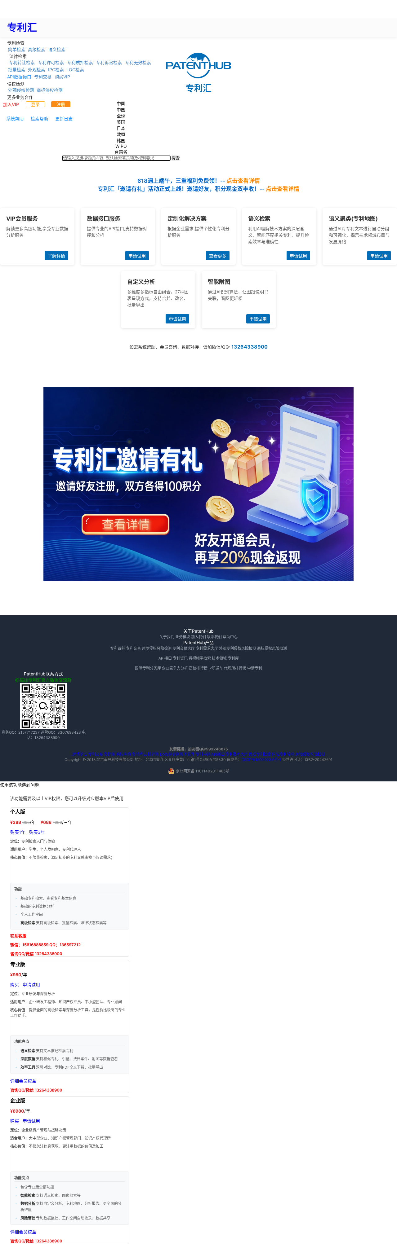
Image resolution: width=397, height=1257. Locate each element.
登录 (35, 104)
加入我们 (198, 637)
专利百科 (117, 648)
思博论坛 (79, 754)
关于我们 (166, 637)
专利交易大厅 (183, 648)
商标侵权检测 (50, 90)
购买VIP (62, 76)
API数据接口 (19, 76)
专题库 (109, 754)
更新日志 (64, 118)
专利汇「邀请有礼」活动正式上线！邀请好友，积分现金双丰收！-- (198, 189)
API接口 (165, 658)
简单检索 (16, 49)
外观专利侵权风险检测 (237, 648)
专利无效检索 (138, 62)
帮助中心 (230, 637)
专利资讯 (180, 658)
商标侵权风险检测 (272, 648)
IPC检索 (56, 69)
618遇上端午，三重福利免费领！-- (198, 181)
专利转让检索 (22, 62)
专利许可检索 (51, 62)
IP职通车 (215, 668)
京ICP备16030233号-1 (261, 759)
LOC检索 (75, 69)
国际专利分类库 (148, 668)
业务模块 (182, 637)
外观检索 (36, 69)
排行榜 (153, 754)
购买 (14, 984)
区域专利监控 (283, 754)
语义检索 (56, 49)
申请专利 (254, 668)
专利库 (233, 658)
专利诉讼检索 (109, 62)
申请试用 (137, 255)
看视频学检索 (200, 658)
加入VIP (11, 104)
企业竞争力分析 (175, 668)
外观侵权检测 (21, 90)
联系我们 (214, 637)
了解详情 (56, 255)
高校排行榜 (198, 668)
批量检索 (16, 69)
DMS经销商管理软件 (177, 754)
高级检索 (36, 49)
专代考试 (139, 754)
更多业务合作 (20, 96)
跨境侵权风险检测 (157, 648)
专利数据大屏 (236, 754)
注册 (60, 104)
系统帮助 (15, 118)
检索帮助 (39, 118)
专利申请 (202, 754)
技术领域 (219, 658)
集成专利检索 (260, 754)
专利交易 (42, 76)
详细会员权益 (23, 1080)
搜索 (176, 158)
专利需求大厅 (207, 648)
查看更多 (217, 255)
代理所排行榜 (235, 668)
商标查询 (123, 754)
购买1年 (17, 832)
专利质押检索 (80, 62)
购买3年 (37, 832)
